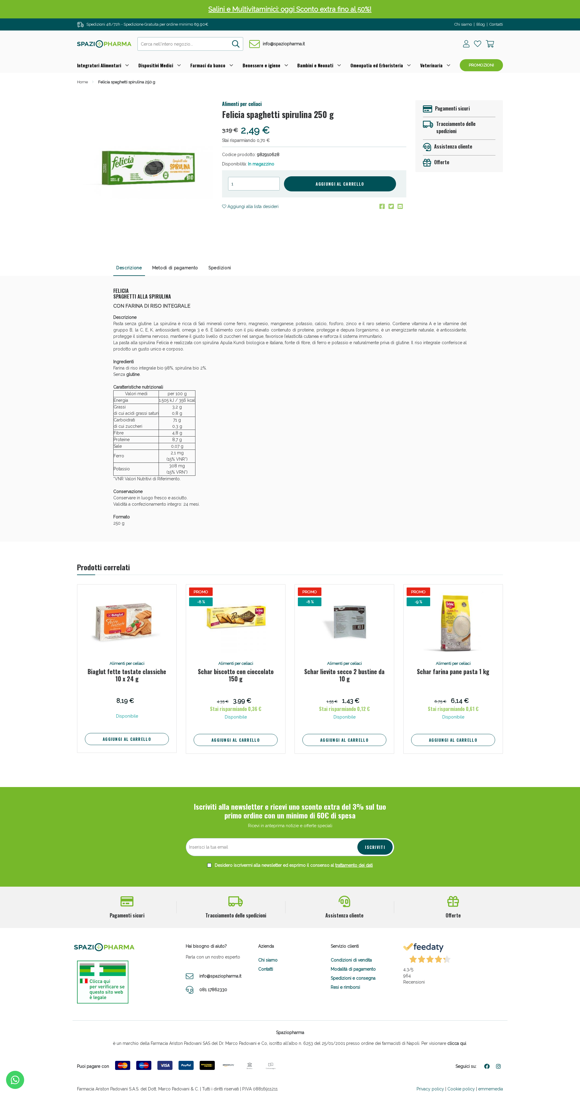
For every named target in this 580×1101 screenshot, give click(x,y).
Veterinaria (431, 65)
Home (82, 82)
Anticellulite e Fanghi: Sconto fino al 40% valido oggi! (290, 9)
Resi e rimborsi (345, 987)
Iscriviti (375, 847)
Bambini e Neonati (315, 65)
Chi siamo (463, 24)
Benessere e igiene (261, 65)
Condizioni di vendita (351, 960)
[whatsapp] (15, 1080)
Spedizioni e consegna (353, 978)
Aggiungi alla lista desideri (252, 206)
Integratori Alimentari (99, 65)
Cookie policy (461, 1089)
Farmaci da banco (207, 65)
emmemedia (490, 1089)
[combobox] (190, 44)
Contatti (496, 24)
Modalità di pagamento (353, 969)
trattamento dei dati (354, 865)
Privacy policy (430, 1089)
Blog (480, 24)
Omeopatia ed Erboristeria (376, 65)
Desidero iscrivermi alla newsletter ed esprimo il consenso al (293, 865)
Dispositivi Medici (155, 65)
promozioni (481, 65)
